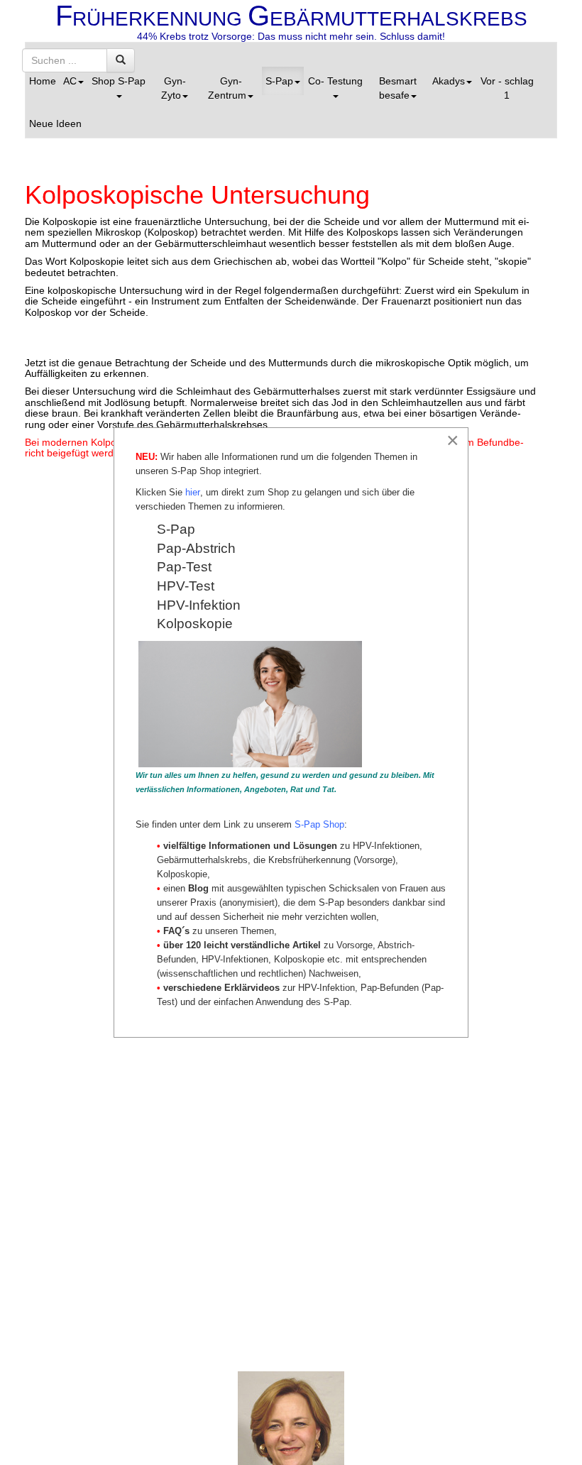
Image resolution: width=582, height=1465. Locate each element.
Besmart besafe (398, 88)
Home (42, 81)
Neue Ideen (55, 123)
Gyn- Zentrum (227, 88)
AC (70, 81)
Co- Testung (335, 81)
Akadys (448, 81)
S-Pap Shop (319, 824)
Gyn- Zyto (173, 88)
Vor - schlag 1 (507, 88)
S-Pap (279, 81)
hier (192, 492)
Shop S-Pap (119, 81)
